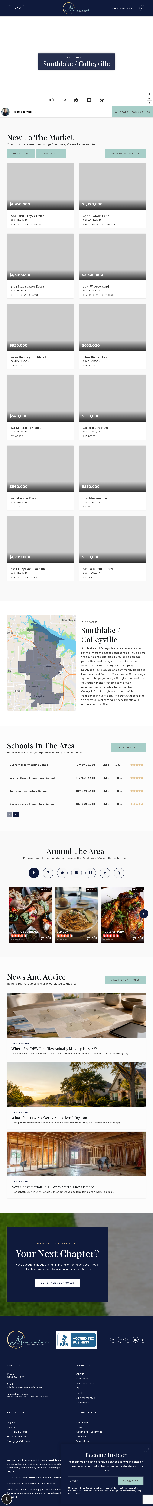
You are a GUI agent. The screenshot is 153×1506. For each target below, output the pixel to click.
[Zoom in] (149, 94)
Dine (34, 873)
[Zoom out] (149, 98)
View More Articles (125, 980)
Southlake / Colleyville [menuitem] (89, 1431)
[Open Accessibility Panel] (6, 1499)
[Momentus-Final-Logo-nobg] (28, 1339)
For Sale (49, 154)
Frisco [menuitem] (79, 1427)
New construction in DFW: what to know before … (55, 1186)
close (146, 1449)
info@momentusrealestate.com (25, 1387)
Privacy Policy (36, 1477)
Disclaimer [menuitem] (82, 1402)
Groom (105, 873)
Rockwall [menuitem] (81, 1436)
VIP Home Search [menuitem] (17, 1431)
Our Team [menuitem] (82, 1378)
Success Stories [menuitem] (85, 1383)
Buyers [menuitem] (11, 1422)
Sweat (90, 873)
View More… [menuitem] (83, 1441)
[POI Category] (51, 100)
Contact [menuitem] (81, 1393)
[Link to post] (76, 1015)
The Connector (20, 1043)
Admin (48, 1477)
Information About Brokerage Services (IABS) (32, 1483)
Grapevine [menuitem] (82, 1422)
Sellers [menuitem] (11, 1427)
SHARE (46, 890)
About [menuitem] (80, 1374)
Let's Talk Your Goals (57, 1283)
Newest (18, 154)
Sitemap (57, 1477)
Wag (119, 873)
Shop (62, 873)
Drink (48, 873)
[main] (76, 666)
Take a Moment (122, 8)
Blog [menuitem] (79, 1388)
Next (143, 913)
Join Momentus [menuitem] (85, 1398)
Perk (76, 873)
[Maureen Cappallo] (5, 111)
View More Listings (125, 154)
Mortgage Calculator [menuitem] (19, 1441)
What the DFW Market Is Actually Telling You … (51, 1117)
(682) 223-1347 (15, 1377)
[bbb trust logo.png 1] (76, 1339)
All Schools (126, 747)
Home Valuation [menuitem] (16, 1436)
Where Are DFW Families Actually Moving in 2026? (54, 1048)
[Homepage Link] (76, 8)
